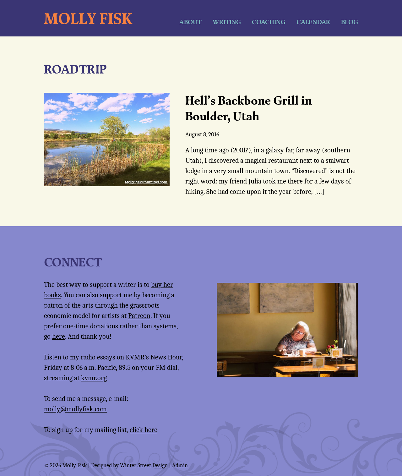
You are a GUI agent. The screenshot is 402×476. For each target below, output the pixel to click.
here (58, 336)
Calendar (313, 22)
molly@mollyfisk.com (75, 409)
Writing (227, 22)
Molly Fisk (88, 18)
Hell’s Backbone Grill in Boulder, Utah (248, 108)
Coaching (268, 22)
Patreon (139, 316)
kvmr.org (94, 378)
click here (143, 430)
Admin (180, 465)
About (190, 22)
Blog (349, 22)
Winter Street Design (144, 465)
